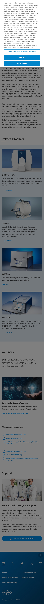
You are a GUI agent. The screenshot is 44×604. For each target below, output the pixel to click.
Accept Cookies (22, 63)
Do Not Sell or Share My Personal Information (22, 51)
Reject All (22, 57)
